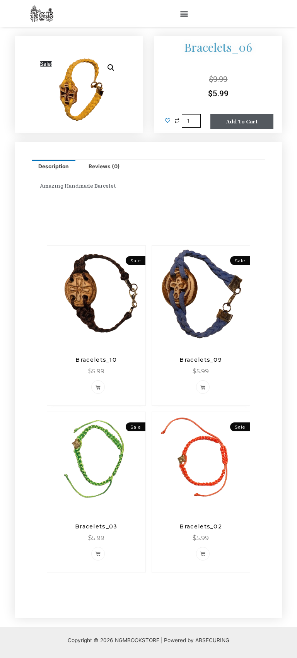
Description (53, 166)
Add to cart (242, 121)
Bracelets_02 (200, 526)
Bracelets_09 (200, 359)
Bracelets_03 (96, 526)
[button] (184, 13)
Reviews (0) (104, 166)
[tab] (53, 167)
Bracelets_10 (96, 359)
